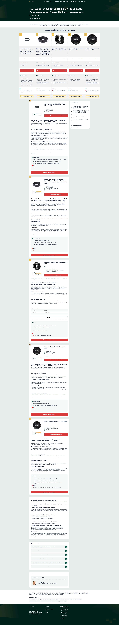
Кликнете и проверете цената (26, 70)
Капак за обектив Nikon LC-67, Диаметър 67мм (80, 117)
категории (62, 618)
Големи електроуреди (64, 609)
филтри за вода (64, 601)
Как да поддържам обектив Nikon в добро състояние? (42, 558)
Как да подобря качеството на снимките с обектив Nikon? (43, 566)
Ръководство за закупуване (77, 125)
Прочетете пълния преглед (27, 96)
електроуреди (56, 1)
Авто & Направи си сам (48, 1)
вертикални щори (44, 601)
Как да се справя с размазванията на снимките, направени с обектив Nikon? (46, 562)
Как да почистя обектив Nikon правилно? (40, 550)
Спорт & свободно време (64, 1)
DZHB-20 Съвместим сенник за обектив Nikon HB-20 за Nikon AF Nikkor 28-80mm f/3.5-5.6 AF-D (80, 107)
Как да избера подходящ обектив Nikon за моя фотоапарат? (43, 546)
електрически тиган (33, 601)
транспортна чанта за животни (67, 599)
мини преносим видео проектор (43, 599)
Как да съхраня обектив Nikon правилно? (40, 554)
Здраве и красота (73, 1)
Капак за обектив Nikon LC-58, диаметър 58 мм (80, 120)
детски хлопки (52, 599)
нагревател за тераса (33, 599)
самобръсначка (58, 599)
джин (39, 601)
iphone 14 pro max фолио (77, 599)
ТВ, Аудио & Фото (64, 612)
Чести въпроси (75, 127)
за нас (47, 610)
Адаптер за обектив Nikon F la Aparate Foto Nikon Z (80, 115)
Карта (47, 612)
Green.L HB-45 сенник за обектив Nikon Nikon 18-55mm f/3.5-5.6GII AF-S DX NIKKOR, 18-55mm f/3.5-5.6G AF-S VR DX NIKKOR (81, 111)
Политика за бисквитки (49, 609)
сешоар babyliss (57, 601)
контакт (47, 607)
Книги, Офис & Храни (82, 1)
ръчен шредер (51, 601)
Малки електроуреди (64, 610)
